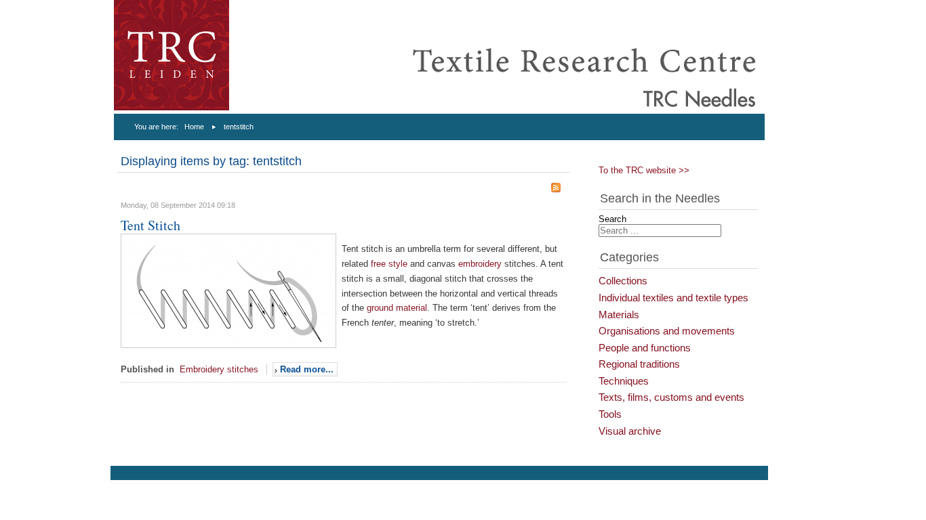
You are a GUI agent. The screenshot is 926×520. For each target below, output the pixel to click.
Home (194, 127)
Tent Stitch (150, 225)
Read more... (307, 369)
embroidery (481, 264)
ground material (397, 308)
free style (389, 264)
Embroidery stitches (219, 369)
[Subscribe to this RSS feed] (555, 187)
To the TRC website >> (644, 170)
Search (612, 219)
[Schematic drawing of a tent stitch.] (228, 345)
